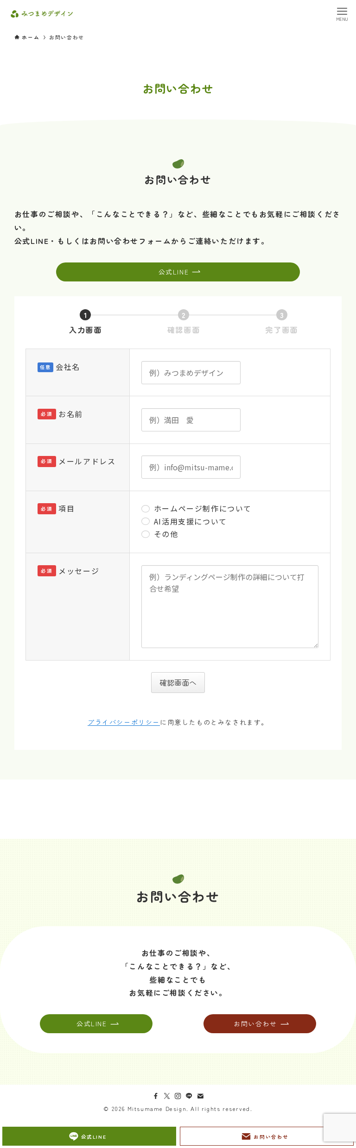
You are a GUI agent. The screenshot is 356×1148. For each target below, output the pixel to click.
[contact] (200, 1096)
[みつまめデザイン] (41, 14)
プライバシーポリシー (124, 722)
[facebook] (156, 1096)
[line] (189, 1096)
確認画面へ (178, 682)
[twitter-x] (167, 1096)
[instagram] (178, 1096)
